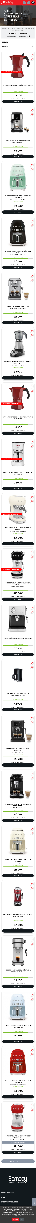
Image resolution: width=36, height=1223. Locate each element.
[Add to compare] (32, 58)
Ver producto (18, 101)
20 (16, 33)
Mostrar (11, 33)
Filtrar (34, 1204)
